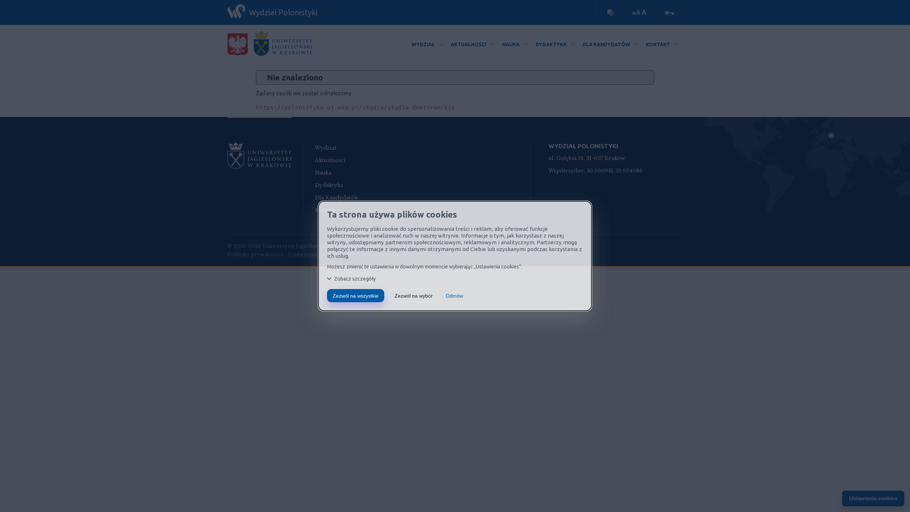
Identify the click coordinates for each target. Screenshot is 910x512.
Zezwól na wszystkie (356, 296)
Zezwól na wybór (414, 296)
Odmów (454, 296)
